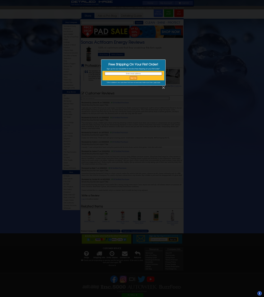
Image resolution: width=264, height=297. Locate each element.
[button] (259, 293)
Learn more (156, 82)
